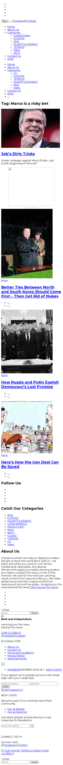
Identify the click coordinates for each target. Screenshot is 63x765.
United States (21, 35)
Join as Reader (16, 709)
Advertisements (17, 658)
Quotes (12, 535)
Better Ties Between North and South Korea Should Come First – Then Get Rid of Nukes (31, 291)
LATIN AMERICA (17, 523)
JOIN (10, 59)
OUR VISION (12, 750)
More (16, 53)
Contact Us (14, 56)
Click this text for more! (44, 587)
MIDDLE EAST (16, 526)
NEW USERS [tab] (54, 669)
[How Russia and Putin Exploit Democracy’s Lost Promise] (27, 372)
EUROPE (19, 38)
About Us (13, 29)
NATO (11, 532)
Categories (13, 32)
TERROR (18, 47)
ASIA (16, 41)
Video (16, 50)
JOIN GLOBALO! (11, 632)
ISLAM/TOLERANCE (25, 44)
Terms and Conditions (20, 652)
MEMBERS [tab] (13, 669)
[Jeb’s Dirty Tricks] (30, 146)
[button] (8, 745)
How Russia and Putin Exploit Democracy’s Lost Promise (30, 384)
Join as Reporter (17, 712)
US (15, 73)
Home (11, 26)
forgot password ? (12, 689)
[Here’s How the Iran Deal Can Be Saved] (27, 452)
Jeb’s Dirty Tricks (18, 153)
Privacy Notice (16, 655)
